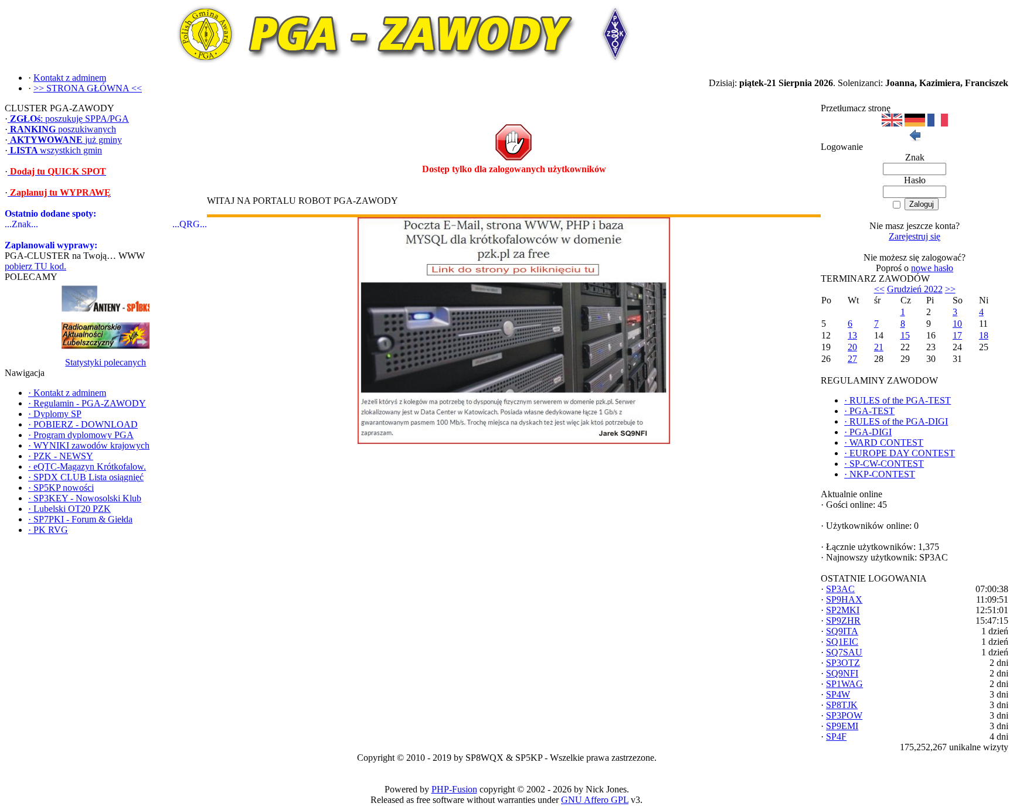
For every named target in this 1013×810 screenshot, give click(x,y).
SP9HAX (844, 599)
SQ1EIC (842, 642)
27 (852, 359)
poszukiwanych (63, 129)
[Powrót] (914, 138)
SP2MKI (842, 610)
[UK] (892, 123)
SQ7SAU (844, 652)
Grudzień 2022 (915, 289)
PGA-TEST (869, 411)
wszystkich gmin (56, 150)
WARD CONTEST (883, 442)
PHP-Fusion (454, 789)
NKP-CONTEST (879, 474)
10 (957, 324)
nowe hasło (932, 268)
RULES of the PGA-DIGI (896, 421)
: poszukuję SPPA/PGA (69, 119)
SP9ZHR (843, 621)
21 (878, 347)
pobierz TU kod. (35, 266)
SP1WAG (844, 684)
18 (983, 335)
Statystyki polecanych (105, 362)
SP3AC (840, 589)
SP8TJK (842, 705)
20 (852, 347)
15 (905, 335)
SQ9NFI (842, 673)
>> (950, 289)
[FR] (937, 123)
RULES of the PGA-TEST (897, 400)
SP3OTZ (843, 663)
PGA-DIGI (868, 432)
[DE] (915, 123)
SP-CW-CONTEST (884, 464)
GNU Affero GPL (594, 800)
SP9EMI (842, 726)
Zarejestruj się (914, 236)
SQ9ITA (842, 631)
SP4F (836, 736)
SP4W (838, 694)
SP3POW (844, 715)
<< (879, 289)
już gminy (66, 140)
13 (852, 335)
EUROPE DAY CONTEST (899, 453)
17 (957, 335)
